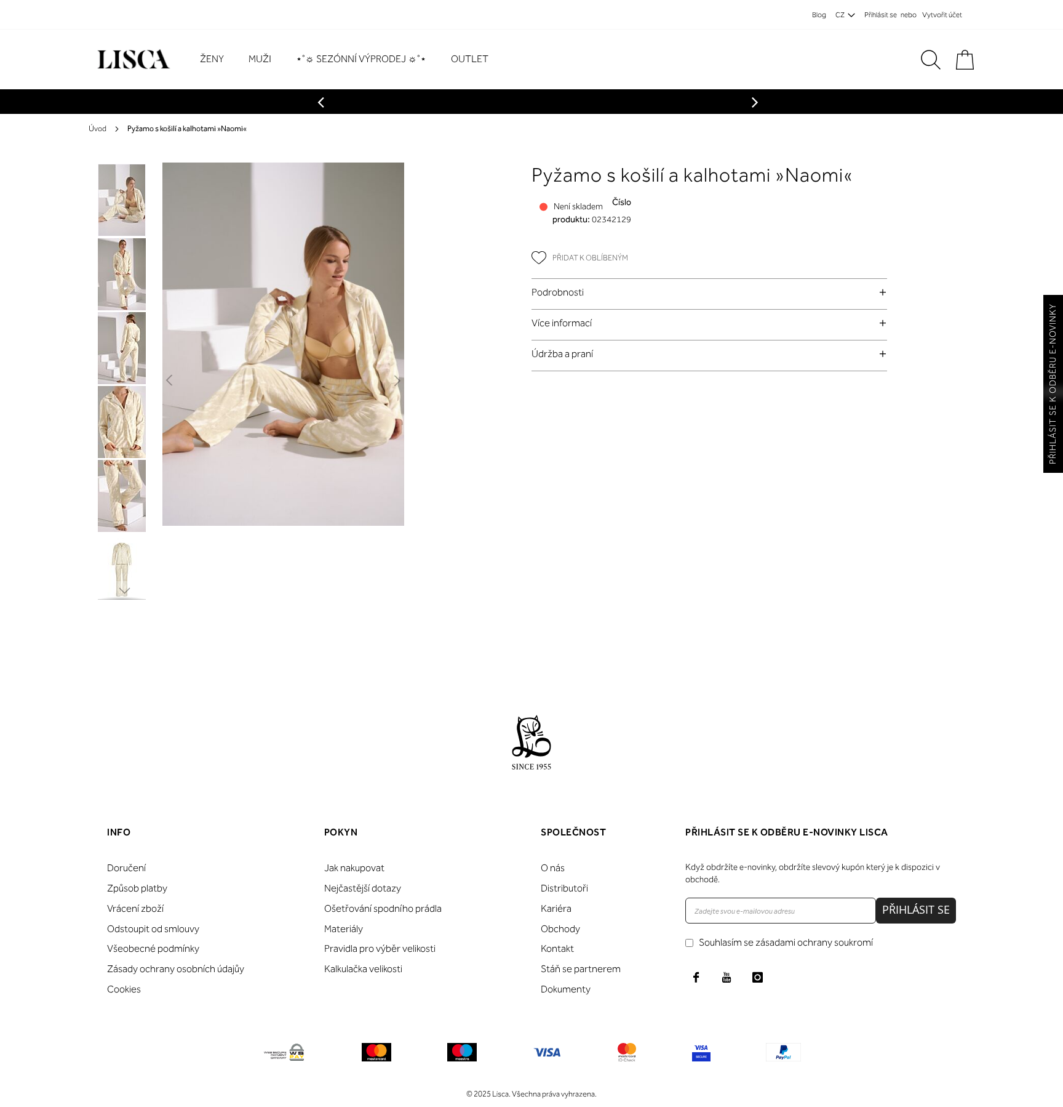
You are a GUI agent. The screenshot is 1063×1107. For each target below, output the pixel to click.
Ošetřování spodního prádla (383, 908)
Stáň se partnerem (581, 969)
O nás (553, 868)
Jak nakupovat (354, 868)
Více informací (562, 323)
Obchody (560, 929)
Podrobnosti (558, 292)
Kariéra (556, 908)
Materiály (343, 929)
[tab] (709, 292)
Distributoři (564, 888)
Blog (819, 14)
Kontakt (557, 948)
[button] (170, 381)
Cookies (124, 989)
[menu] (350, 59)
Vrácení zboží (135, 908)
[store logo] (132, 59)
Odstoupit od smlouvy (153, 929)
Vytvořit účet (942, 14)
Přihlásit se (880, 14)
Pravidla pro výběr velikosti (380, 948)
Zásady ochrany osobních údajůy (175, 969)
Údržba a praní (562, 354)
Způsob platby (137, 888)
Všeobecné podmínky (153, 948)
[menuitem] (218, 59)
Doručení (126, 868)
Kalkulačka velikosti (363, 969)
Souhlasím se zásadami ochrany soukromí (786, 942)
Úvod (97, 128)
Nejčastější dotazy (362, 888)
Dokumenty (566, 989)
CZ (840, 14)
